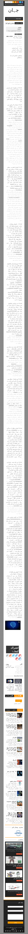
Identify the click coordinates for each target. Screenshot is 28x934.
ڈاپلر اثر (14, 737)
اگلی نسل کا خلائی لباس (17, 878)
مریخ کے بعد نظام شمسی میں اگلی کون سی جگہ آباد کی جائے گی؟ (11, 814)
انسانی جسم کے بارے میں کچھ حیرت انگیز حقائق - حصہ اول (11, 749)
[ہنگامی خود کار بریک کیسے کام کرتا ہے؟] (14, 843)
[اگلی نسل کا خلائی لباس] (14, 871)
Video (19, 29)
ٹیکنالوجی (20, 839)
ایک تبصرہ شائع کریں (17, 703)
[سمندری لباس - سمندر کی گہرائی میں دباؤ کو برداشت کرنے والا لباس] (14, 857)
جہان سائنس (11, 927)
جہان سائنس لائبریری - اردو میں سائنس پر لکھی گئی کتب (11, 715)
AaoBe (12, 929)
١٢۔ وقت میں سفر (11, 771)
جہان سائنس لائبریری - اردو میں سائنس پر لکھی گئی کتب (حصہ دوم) (11, 727)
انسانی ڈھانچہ (12, 781)
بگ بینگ (14, 760)
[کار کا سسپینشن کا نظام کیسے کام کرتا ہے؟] (14, 884)
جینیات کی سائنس (12, 791)
